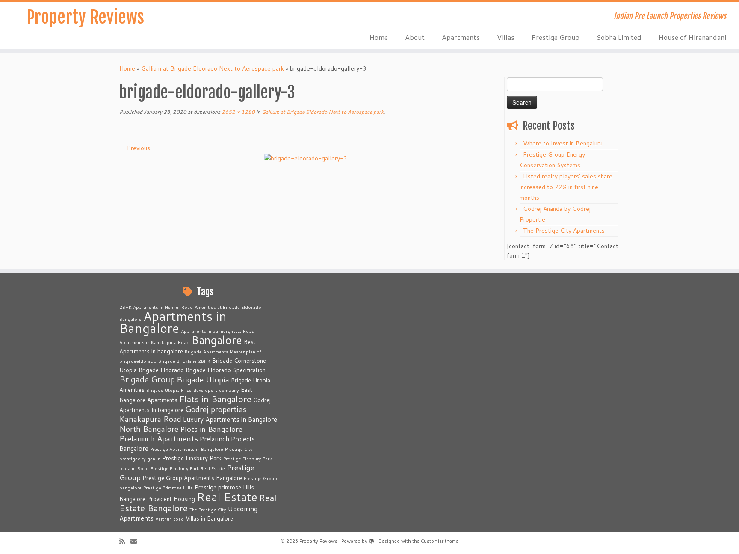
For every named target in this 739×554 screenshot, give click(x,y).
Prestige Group (555, 37)
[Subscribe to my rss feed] (124, 541)
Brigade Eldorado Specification (226, 370)
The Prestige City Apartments (564, 230)
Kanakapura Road (150, 418)
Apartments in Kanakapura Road (154, 342)
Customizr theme (439, 541)
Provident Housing (171, 499)
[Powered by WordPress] (372, 539)
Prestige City (239, 449)
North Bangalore (148, 428)
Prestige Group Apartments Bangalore (192, 478)
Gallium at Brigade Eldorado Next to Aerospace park (212, 68)
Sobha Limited (619, 37)
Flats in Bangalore (215, 399)
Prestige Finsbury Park (192, 458)
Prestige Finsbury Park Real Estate (188, 468)
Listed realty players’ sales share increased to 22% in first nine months (566, 187)
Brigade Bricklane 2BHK (184, 361)
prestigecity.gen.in (139, 458)
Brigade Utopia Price (169, 390)
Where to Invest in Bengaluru (563, 143)
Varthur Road (169, 518)
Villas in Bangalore (209, 518)
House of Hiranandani (692, 37)
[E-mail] (136, 541)
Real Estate (227, 496)
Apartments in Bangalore (173, 322)
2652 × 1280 (237, 112)
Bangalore (216, 339)
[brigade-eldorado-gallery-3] (305, 157)
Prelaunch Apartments (158, 438)
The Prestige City (207, 509)
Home (379, 37)
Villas (505, 37)
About (415, 37)
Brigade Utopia (203, 379)
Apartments (461, 37)
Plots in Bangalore (211, 429)
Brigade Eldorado (161, 370)
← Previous (134, 148)
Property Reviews (85, 17)
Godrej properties (215, 409)
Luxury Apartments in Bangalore (230, 419)
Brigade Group (147, 379)
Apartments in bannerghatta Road (217, 331)
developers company (216, 390)
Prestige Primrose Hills (168, 487)
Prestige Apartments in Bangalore (186, 449)
